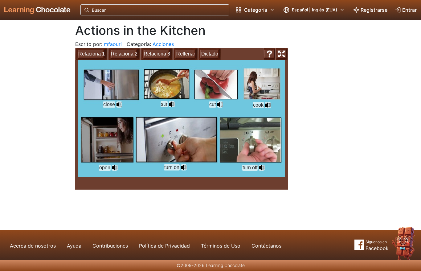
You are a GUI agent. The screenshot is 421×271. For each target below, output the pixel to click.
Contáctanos (266, 246)
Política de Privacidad (164, 246)
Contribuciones (110, 246)
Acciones (163, 44)
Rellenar (185, 53)
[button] (172, 104)
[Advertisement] (32, 121)
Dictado (209, 53)
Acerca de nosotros (33, 246)
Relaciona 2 (124, 53)
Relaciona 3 (157, 53)
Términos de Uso (220, 246)
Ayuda (74, 246)
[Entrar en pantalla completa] (282, 54)
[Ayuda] (269, 54)
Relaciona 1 (91, 53)
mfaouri (113, 44)
